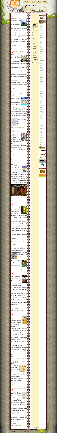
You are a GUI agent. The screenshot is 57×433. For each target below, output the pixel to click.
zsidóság (41, 146)
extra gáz (41, 54)
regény (16, 310)
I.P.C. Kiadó (41, 70)
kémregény (41, 83)
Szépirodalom (26, 1)
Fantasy (40, 55)
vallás (40, 141)
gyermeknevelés (41, 65)
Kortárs (32, 1)
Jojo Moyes (18, 358)
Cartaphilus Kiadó (15, 358)
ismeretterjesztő (41, 73)
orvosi (40, 110)
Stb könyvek (41, 124)
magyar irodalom (41, 97)
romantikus (41, 119)
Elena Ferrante (41, 49)
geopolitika (41, 63)
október (33, 38)
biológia (40, 35)
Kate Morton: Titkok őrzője (17, 202)
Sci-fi (40, 121)
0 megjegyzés (22, 127)
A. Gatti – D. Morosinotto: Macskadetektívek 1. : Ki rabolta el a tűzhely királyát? (19, 131)
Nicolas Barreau (41, 105)
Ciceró (14, 159)
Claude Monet (41, 40)
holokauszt (41, 69)
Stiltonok (14, 244)
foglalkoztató (41, 58)
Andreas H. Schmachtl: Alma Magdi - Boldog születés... (35, 57)
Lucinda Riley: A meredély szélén (18, 51)
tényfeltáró (41, 133)
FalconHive (18, 431)
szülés (40, 130)
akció (40, 25)
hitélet (40, 68)
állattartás (41, 28)
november (33, 37)
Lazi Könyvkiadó (41, 91)
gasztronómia (41, 61)
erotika (40, 52)
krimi (40, 90)
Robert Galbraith (41, 118)
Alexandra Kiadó (15, 269)
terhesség (41, 134)
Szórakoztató (44, 1)
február (33, 43)
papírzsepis (41, 111)
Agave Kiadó (41, 24)
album (40, 26)
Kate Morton (41, 81)
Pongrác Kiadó (41, 114)
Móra (40, 103)
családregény (41, 44)
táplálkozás (41, 132)
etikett (40, 53)
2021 (32, 32)
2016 (32, 35)
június (33, 40)
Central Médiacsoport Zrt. (42, 38)
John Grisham (41, 77)
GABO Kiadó (15, 127)
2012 (32, 61)
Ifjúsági (19, 159)
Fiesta (40, 56)
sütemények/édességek (42, 125)
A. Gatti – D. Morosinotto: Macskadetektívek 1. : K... (35, 50)
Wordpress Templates (22, 431)
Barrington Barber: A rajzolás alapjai (19, 93)
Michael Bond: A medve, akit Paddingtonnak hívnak (17, 162)
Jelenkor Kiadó (41, 75)
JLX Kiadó (41, 76)
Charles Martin (41, 39)
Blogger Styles (28, 431)
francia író (41, 59)
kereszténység (41, 84)
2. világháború (41, 23)
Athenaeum (15, 310)
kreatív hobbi (17, 127)
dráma (40, 47)
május (33, 41)
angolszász (41, 30)
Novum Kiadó (41, 107)
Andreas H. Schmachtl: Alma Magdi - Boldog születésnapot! (19, 362)
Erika (44, 16)
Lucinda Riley (41, 95)
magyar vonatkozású (42, 98)
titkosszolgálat (41, 137)
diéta (40, 45)
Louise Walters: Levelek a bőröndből (19, 271)
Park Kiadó (41, 112)
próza (40, 116)
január (33, 44)
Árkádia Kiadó (41, 32)
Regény (38, 1)
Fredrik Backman (41, 60)
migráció (40, 102)
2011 (32, 62)
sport (40, 123)
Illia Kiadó (41, 72)
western (40, 144)
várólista (40, 142)
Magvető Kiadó (41, 96)
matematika (41, 100)
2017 (32, 34)
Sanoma (40, 120)
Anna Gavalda (41, 31)
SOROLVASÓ (32, 5)
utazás (40, 140)
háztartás (41, 67)
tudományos (41, 139)
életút (40, 51)
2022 (32, 31)
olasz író (41, 109)
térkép (40, 135)
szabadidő (20, 127)
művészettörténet (41, 104)
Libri (40, 93)
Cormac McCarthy (41, 42)
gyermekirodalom (16, 159)
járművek (41, 74)
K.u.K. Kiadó (41, 79)
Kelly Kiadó (41, 82)
